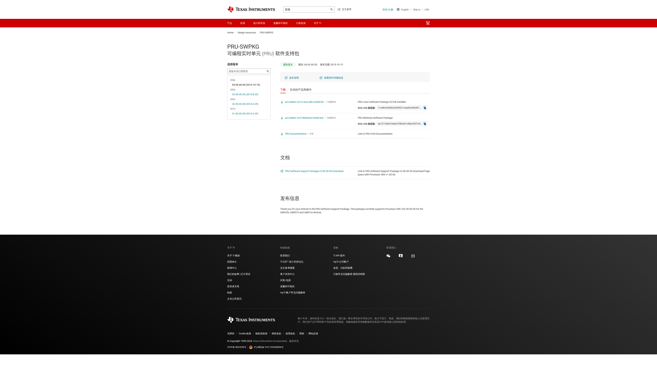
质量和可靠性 (287, 286)
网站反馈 (313, 333)
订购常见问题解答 (342, 274)
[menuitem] (428, 23)
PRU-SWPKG (266, 32)
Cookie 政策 (245, 333)
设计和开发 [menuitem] (259, 23)
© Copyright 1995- (239, 341)
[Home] (251, 9)
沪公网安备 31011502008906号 (269, 347)
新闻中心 (232, 268)
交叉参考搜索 (287, 268)
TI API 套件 (339, 255)
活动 (229, 280)
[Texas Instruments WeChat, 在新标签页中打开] (388, 257)
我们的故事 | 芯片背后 (238, 274)
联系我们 (285, 255)
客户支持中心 (287, 274)
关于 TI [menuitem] (317, 23)
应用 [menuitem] (242, 23)
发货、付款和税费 (342, 268)
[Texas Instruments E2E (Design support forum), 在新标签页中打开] (401, 257)
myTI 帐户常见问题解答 (292, 292)
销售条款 (276, 333)
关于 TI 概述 (233, 255)
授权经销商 (359, 274)
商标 (301, 333)
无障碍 (230, 333)
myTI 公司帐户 (341, 261)
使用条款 (290, 333)
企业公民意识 (234, 298)
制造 (229, 292)
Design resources (247, 32)
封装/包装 (285, 280)
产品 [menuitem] (229, 23)
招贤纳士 (232, 261)
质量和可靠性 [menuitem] (280, 23)
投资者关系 (233, 286)
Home (230, 32)
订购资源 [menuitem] (301, 23)
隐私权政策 (261, 333)
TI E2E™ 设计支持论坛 (291, 261)
